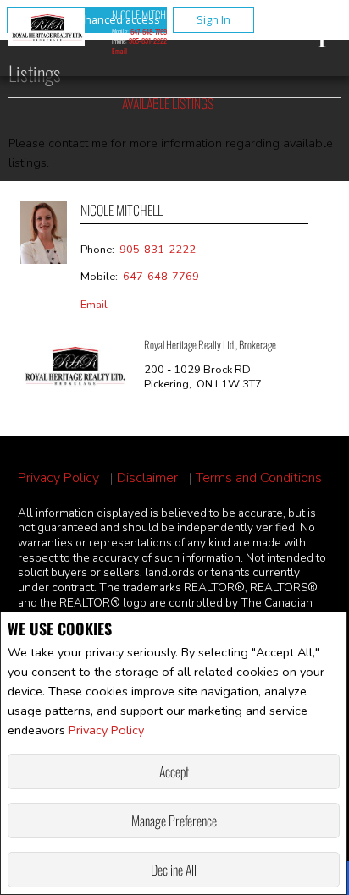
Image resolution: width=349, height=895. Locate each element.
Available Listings (167, 103)
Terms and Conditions (259, 478)
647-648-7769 (148, 31)
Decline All (174, 869)
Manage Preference (174, 820)
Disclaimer (147, 478)
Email (119, 51)
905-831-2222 (148, 41)
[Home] (46, 29)
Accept (174, 771)
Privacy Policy (106, 730)
